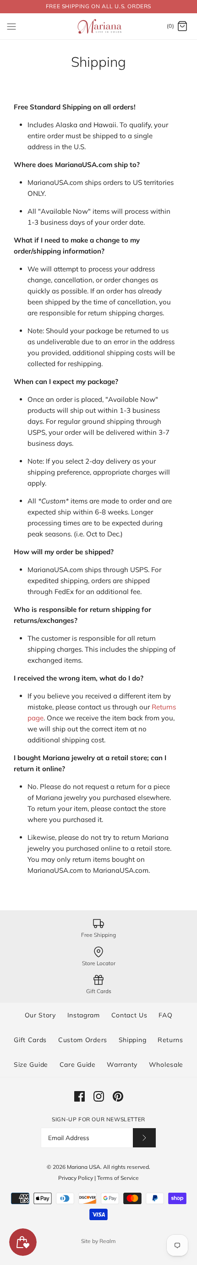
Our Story (40, 1015)
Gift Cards (30, 1040)
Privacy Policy (75, 1177)
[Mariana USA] (99, 26)
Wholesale (166, 1064)
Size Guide (31, 1064)
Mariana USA (83, 1166)
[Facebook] (79, 1096)
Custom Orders (82, 1040)
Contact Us (129, 1015)
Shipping (133, 1040)
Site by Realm (98, 1241)
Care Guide (78, 1064)
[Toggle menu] (11, 26)
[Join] (144, 1137)
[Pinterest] (118, 1096)
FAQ (165, 1015)
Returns (170, 1040)
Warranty (122, 1064)
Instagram (83, 1015)
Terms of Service (118, 1177)
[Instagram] (98, 1096)
